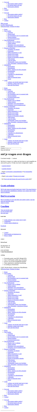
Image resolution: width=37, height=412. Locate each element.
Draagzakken (11, 66)
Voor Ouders (7, 31)
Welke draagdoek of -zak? (15, 52)
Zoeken (3, 148)
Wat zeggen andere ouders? (15, 3)
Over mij (6, 2)
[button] (18, 146)
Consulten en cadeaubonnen (15, 74)
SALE (9, 79)
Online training (12, 43)
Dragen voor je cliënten (14, 42)
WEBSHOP (7, 65)
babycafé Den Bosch (13, 85)
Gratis (5, 80)
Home (5, 29)
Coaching (10, 32)
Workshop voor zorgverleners (16, 45)
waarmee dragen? (6, 168)
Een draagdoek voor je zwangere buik (18, 35)
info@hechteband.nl (7, 251)
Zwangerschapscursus (14, 38)
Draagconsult (11, 34)
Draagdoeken (11, 68)
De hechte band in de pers (15, 5)
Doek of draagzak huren (14, 77)
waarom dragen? (6, 166)
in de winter (9, 176)
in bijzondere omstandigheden (14, 171)
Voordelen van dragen (14, 49)
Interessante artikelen (13, 6)
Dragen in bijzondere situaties (16, 57)
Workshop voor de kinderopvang (16, 46)
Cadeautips (11, 76)
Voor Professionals (9, 40)
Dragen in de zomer (13, 54)
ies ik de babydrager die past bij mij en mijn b (17, 179)
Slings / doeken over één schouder (17, 69)
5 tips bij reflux (12, 60)
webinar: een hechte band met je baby (18, 82)
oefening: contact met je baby (15, 83)
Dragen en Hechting (9, 48)
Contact (6, 10)
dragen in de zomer (19, 176)
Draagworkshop (12, 37)
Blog (5, 8)
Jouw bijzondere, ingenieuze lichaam (18, 63)
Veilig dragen (11, 59)
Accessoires (11, 72)
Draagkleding (11, 71)
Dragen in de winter (13, 55)
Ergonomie (11, 51)
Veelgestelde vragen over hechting (17, 62)
